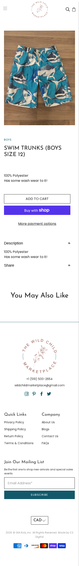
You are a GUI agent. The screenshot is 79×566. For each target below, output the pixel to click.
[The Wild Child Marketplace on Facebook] (42, 395)
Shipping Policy (15, 429)
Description (37, 243)
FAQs (45, 443)
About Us (48, 422)
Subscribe (39, 495)
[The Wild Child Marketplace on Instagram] (27, 395)
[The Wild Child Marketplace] (39, 9)
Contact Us (50, 436)
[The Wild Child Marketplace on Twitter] (49, 395)
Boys (8, 139)
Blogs (45, 429)
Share (37, 265)
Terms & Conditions (18, 443)
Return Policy (13, 436)
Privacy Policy (14, 422)
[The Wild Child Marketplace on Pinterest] (34, 395)
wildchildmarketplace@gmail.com (40, 385)
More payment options (37, 223)
